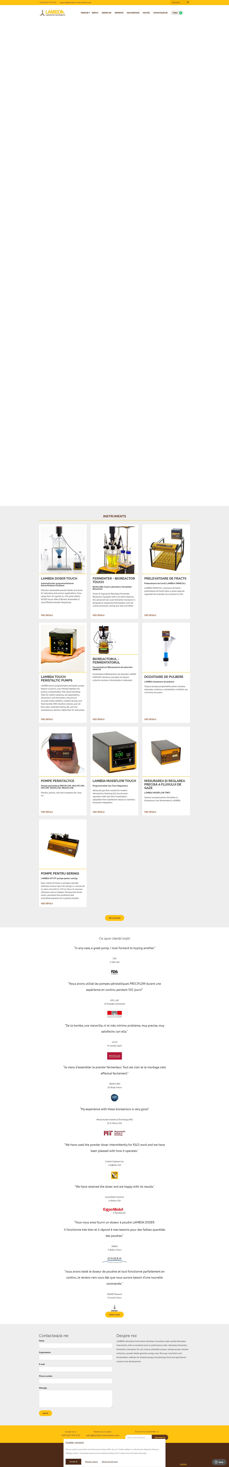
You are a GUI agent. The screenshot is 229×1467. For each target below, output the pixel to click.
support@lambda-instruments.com (75, 2)
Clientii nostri (114, 1314)
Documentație (133, 13)
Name (41, 1340)
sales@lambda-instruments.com (102, 1435)
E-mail (42, 1364)
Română (176, 2)
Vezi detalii (47, 615)
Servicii (95, 13)
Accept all (73, 1462)
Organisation (45, 1352)
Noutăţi (146, 13)
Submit (45, 1413)
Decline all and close (110, 1462)
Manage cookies (91, 1462)
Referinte (119, 13)
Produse (84, 13)
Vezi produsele (114, 918)
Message (43, 1387)
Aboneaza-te (160, 1437)
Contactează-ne (160, 13)
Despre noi (106, 13)
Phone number (45, 1376)
